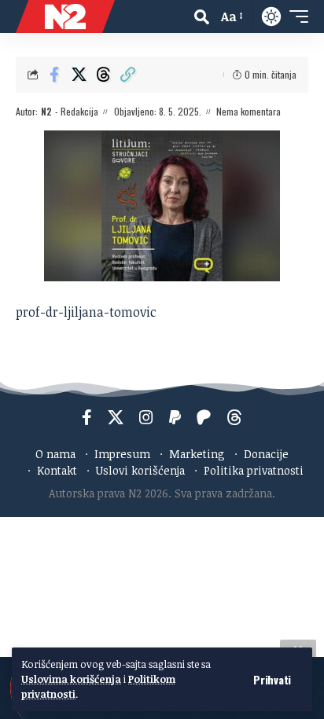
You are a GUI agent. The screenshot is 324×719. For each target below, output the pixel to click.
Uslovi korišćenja (140, 470)
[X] (115, 417)
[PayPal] (175, 417)
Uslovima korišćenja (71, 679)
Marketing (197, 453)
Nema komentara (248, 111)
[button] (272, 679)
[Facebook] (87, 417)
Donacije (266, 453)
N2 (46, 111)
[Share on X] (79, 74)
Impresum (122, 453)
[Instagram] (146, 417)
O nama (55, 453)
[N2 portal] (65, 16)
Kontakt (57, 470)
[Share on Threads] (103, 74)
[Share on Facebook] (54, 74)
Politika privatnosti (254, 470)
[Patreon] (204, 417)
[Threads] (234, 417)
